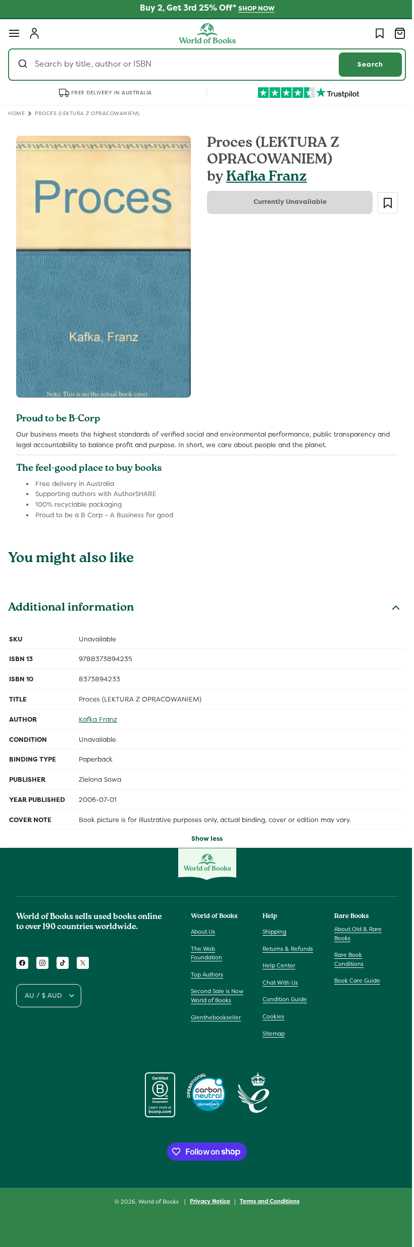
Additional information (71, 602)
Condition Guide (282, 999)
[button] (14, 33)
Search (363, 64)
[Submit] (24, 64)
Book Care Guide (352, 981)
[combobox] (203, 64)
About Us (203, 932)
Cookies (271, 1016)
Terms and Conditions (266, 1201)
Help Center (276, 965)
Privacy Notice (206, 1201)
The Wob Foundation (206, 953)
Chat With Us (277, 983)
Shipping (272, 932)
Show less (203, 833)
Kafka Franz (263, 178)
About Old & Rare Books (353, 933)
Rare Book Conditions (343, 959)
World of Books (156, 1202)
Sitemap (271, 1034)
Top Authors (207, 974)
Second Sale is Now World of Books (217, 995)
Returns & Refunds (285, 949)
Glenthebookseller (216, 1017)
